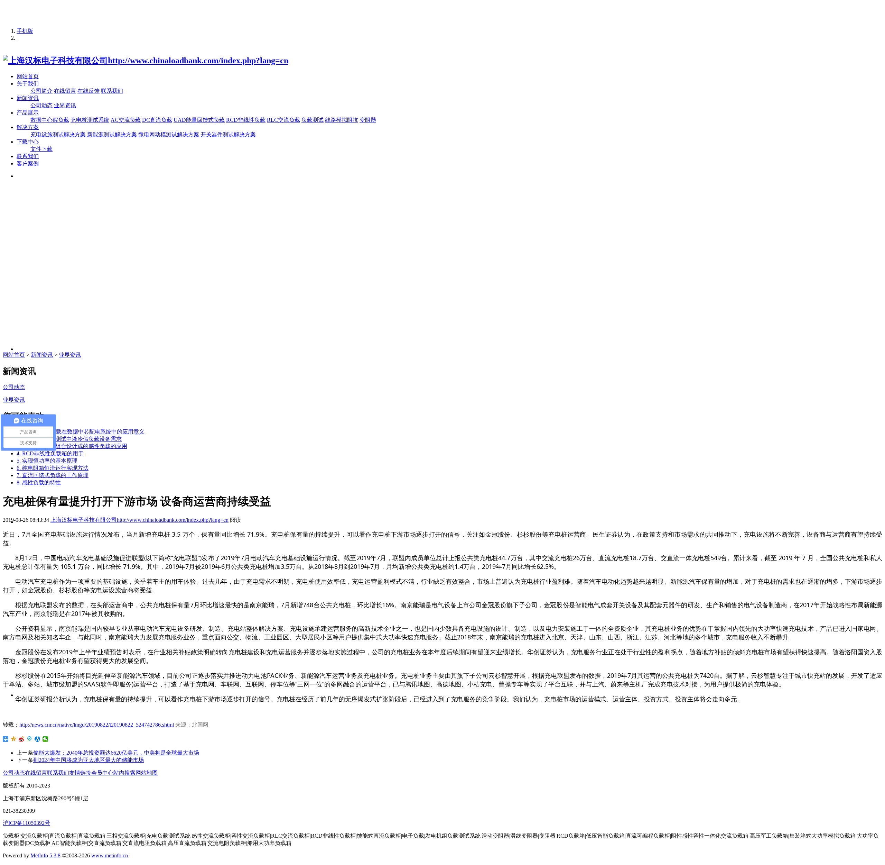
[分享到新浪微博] (22, 739)
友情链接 (80, 773)
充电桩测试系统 (90, 120)
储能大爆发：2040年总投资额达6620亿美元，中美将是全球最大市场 (116, 753)
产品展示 (28, 113)
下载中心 (28, 142)
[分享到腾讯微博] (29, 739)
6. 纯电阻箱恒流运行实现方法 (52, 468)
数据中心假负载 (49, 120)
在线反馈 (88, 91)
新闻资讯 (28, 98)
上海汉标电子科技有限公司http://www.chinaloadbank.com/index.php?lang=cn (139, 520)
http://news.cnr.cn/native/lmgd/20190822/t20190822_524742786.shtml (96, 725)
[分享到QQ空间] (14, 739)
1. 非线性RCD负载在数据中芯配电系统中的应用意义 (81, 432)
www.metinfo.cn (109, 855)
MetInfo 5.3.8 (45, 855)
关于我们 (28, 83)
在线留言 (65, 91)
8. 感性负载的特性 (39, 482)
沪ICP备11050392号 (26, 823)
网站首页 (28, 76)
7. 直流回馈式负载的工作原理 (52, 475)
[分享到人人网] (37, 739)
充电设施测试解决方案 (58, 134)
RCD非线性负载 (246, 120)
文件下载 (41, 149)
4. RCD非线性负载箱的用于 (50, 453)
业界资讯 (65, 105)
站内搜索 (124, 773)
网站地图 (147, 773)
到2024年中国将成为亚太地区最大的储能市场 (88, 760)
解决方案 (28, 127)
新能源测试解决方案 (112, 134)
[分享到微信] (45, 739)
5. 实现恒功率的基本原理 (47, 461)
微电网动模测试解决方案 (168, 134)
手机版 (25, 31)
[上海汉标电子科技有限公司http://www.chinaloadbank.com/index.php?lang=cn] (145, 60)
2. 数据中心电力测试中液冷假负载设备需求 (69, 439)
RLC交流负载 (283, 120)
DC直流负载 (157, 120)
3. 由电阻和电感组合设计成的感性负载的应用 (72, 446)
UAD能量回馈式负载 (199, 120)
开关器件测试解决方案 (228, 134)
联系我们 (112, 91)
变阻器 (368, 120)
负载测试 (312, 120)
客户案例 (28, 163)
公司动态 (41, 105)
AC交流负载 (126, 120)
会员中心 (102, 773)
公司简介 (41, 91)
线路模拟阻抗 (341, 120)
